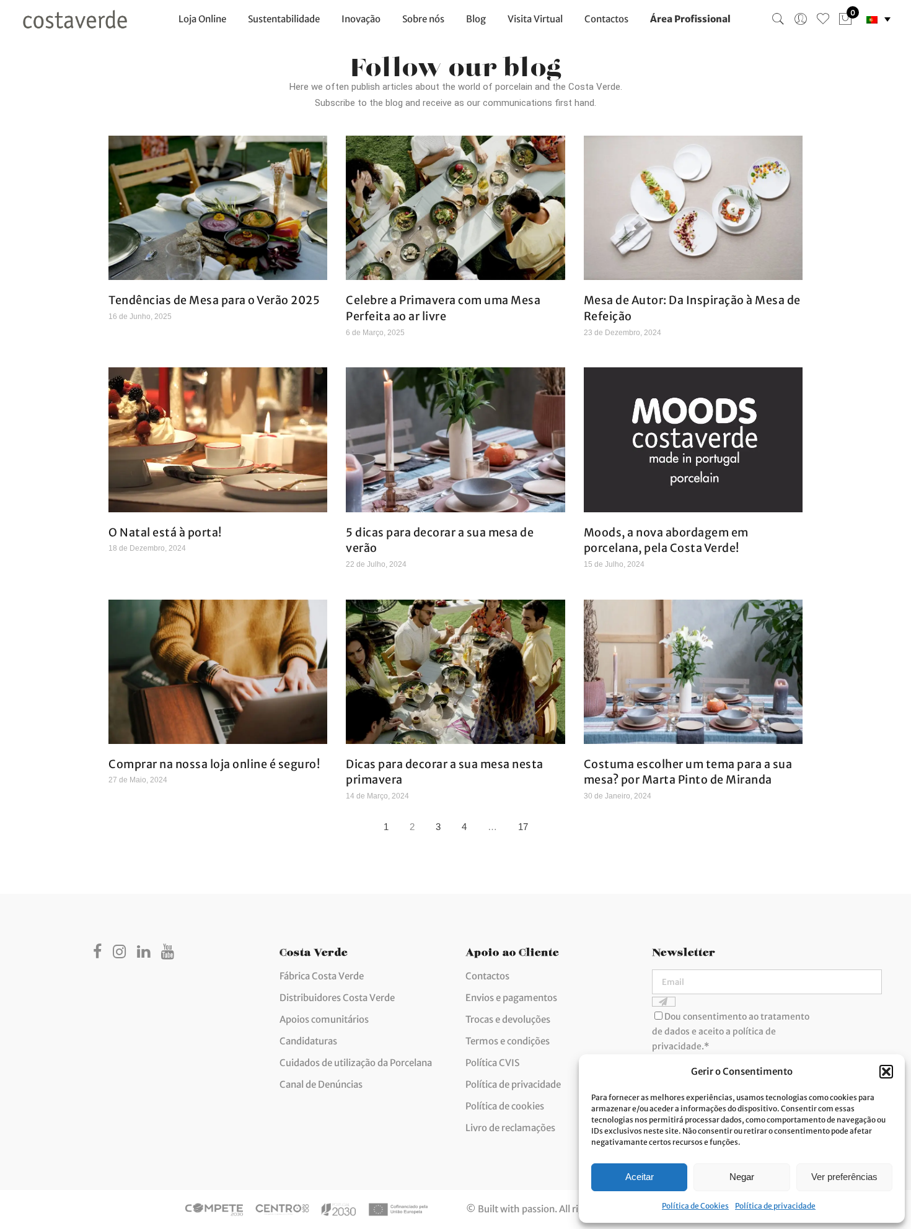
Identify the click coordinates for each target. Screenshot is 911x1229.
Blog (476, 19)
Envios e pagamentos (511, 998)
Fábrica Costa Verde (321, 976)
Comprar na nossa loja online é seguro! (214, 764)
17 (525, 824)
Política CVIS (492, 1063)
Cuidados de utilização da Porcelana (355, 1063)
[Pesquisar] (778, 19)
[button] (886, 1071)
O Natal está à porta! (165, 532)
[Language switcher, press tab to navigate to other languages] (878, 19)
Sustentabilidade (284, 19)
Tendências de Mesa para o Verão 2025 (214, 300)
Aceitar (639, 1176)
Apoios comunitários (324, 1019)
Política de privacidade (775, 1205)
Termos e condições (507, 1041)
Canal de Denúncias (321, 1084)
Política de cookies (504, 1106)
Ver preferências (844, 1176)
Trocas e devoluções (507, 1019)
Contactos (606, 19)
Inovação (361, 19)
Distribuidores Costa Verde (337, 998)
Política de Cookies (695, 1205)
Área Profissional (690, 19)
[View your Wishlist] (823, 19)
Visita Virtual (535, 19)
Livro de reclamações (510, 1128)
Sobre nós (423, 19)
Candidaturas (308, 1041)
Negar (741, 1176)
